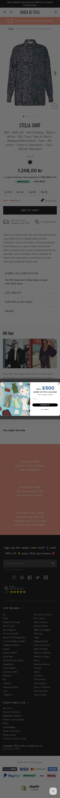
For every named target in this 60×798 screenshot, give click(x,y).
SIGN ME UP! (45, 405)
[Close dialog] (58, 384)
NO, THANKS (45, 409)
